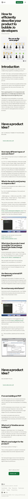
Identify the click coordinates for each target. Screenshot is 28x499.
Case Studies (4, 488)
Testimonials (21, 488)
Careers (8, 490)
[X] (6, 492)
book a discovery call (8, 140)
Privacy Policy (14, 490)
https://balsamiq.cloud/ (17, 320)
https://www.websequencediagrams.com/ (12, 210)
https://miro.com (6, 236)
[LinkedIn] (2, 492)
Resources (14, 488)
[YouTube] (4, 492)
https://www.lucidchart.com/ (9, 238)
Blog (10, 488)
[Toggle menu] (25, 2)
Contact (3, 490)
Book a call (19, 2)
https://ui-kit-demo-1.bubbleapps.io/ (11, 257)
